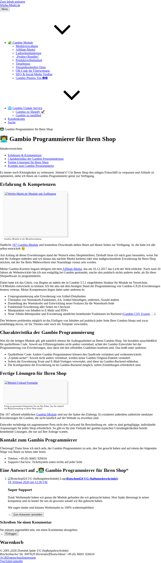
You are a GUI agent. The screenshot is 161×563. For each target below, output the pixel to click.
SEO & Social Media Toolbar (34, 74)
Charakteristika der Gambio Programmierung (36, 158)
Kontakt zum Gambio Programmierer (31, 165)
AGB (3, 557)
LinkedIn (17, 561)
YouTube (5, 561)
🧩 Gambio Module (20, 42)
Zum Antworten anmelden (27, 514)
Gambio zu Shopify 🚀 (30, 111)
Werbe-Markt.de (10, 5)
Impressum (29, 557)
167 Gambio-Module (25, 244)
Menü (5, 9)
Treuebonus (23, 63)
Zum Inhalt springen (12, 1)
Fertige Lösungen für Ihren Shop (28, 162)
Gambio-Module (46, 414)
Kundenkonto (16, 119)
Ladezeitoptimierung (28, 53)
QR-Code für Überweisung (33, 70)
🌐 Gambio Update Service (25, 108)
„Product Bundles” (27, 56)
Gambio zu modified (28, 115)
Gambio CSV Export (136, 314)
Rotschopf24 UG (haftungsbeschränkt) (92, 478)
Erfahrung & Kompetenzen (25, 155)
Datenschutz (14, 557)
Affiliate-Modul (25, 49)
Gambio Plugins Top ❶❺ (32, 78)
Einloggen (11, 533)
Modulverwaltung (27, 46)
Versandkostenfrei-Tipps (31, 67)
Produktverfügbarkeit (29, 60)
